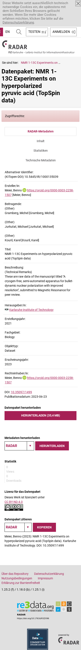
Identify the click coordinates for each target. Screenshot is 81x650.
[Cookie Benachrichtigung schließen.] (78, 3)
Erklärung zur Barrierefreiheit (21, 583)
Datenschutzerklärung (18, 22)
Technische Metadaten (40, 160)
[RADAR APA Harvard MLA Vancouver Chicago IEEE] (18, 527)
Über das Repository (15, 573)
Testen (34, 32)
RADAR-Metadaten (41, 131)
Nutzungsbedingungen (17, 578)
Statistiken (40, 150)
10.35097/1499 (21, 392)
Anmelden (61, 32)
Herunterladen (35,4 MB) (40, 415)
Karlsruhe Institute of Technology (31, 309)
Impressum (45, 578)
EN (7, 32)
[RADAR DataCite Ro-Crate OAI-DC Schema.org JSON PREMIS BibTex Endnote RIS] (19, 445)
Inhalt (40, 141)
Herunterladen (52, 446)
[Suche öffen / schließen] (19, 32)
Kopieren (44, 527)
